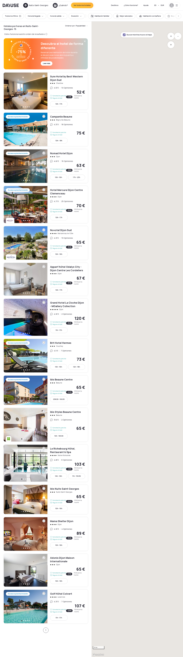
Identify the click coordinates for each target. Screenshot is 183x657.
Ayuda (145, 5)
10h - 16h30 (58, 436)
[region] (137, 339)
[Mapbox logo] (98, 654)
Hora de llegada (34, 16)
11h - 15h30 (76, 476)
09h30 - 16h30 (59, 399)
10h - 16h (58, 177)
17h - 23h (76, 177)
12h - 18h (76, 367)
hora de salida (55, 16)
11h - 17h (59, 330)
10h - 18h (58, 140)
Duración (75, 16)
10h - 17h (58, 104)
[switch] (100, 16)
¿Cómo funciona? (131, 5)
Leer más (46, 63)
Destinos (114, 5)
